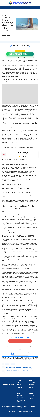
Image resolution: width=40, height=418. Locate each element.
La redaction (31, 385)
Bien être (4, 35)
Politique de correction (21, 398)
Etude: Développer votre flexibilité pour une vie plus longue (18, 367)
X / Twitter (20, 346)
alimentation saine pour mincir (22, 312)
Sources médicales (20, 397)
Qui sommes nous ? (32, 382)
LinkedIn (16, 348)
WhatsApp (29, 346)
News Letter (19, 395)
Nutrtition (19, 385)
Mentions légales (32, 395)
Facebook (12, 346)
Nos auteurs (31, 387)
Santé (18, 382)
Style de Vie (19, 387)
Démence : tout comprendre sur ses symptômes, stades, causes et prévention (20, 371)
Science (8, 35)
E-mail (25, 348)
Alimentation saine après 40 (20, 74)
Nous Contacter (31, 384)
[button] (37, 7)
